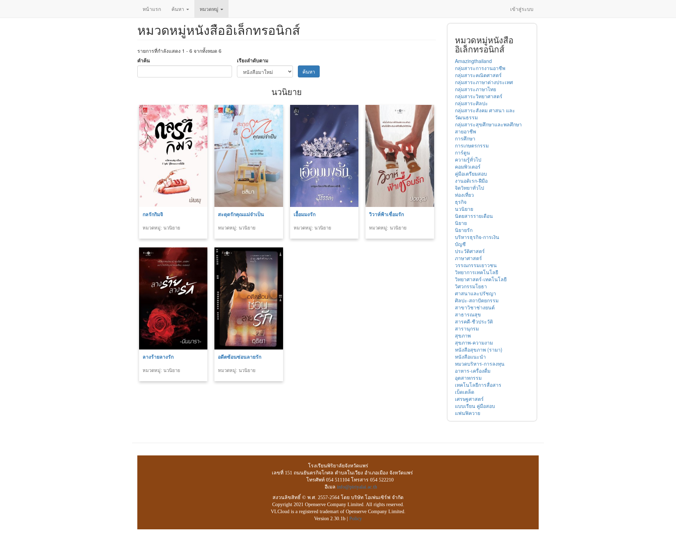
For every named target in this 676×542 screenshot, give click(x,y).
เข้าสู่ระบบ (521, 8)
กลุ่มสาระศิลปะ (471, 103)
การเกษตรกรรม (472, 145)
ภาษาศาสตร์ (468, 257)
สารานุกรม (467, 328)
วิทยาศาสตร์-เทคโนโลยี (481, 279)
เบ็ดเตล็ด (464, 391)
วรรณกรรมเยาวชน (476, 265)
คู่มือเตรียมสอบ (471, 173)
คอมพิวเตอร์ (468, 166)
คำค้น (143, 60)
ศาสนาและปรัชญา (475, 293)
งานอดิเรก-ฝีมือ (471, 180)
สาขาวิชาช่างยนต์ (475, 307)
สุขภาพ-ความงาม (474, 342)
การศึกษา (465, 138)
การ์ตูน (462, 152)
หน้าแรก (152, 8)
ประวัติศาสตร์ (470, 250)
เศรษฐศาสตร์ (469, 398)
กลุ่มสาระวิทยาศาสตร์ (478, 96)
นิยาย (461, 222)
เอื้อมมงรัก (304, 214)
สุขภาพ (463, 335)
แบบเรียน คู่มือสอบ (475, 405)
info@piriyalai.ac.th (357, 487)
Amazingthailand (473, 60)
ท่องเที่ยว (464, 194)
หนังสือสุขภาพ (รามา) (478, 349)
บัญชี (460, 243)
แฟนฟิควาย (467, 412)
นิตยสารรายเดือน (474, 215)
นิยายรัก (463, 229)
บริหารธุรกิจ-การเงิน (477, 236)
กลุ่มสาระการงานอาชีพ (480, 67)
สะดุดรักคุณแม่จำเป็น (241, 214)
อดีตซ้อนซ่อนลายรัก (239, 356)
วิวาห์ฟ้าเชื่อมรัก (386, 214)
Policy (355, 518)
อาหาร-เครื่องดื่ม (472, 370)
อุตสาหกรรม (468, 377)
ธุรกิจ (461, 201)
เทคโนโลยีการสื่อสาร (478, 384)
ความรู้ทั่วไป (468, 159)
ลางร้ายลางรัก (158, 356)
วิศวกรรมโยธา (471, 286)
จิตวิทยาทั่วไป (469, 187)
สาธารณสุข (468, 314)
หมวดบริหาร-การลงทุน (480, 363)
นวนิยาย (464, 208)
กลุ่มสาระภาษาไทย (475, 89)
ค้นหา (178, 8)
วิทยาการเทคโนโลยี (476, 272)
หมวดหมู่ (210, 8)
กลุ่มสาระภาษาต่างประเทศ (484, 82)
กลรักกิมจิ (153, 214)
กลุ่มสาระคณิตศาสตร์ (478, 74)
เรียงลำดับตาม (252, 60)
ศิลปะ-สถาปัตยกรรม (477, 300)
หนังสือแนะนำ (470, 356)
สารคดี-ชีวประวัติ (474, 321)
